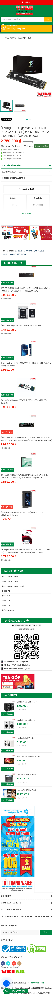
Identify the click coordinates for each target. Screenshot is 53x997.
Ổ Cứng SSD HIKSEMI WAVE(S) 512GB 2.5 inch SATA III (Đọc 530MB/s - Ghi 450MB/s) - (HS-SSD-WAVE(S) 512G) (25, 476)
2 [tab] (30, 119)
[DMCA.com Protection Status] (36, 948)
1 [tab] (27, 119)
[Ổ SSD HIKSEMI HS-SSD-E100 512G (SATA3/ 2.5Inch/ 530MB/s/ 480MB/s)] (26, 499)
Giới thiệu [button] (6, 896)
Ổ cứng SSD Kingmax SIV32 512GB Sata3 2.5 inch (21, 326)
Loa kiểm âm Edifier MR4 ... (28, 702)
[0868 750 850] (6, 991)
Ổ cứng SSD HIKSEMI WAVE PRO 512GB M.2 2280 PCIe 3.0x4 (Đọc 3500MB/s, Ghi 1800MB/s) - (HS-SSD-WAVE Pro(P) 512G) (26, 439)
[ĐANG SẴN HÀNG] (9, 778)
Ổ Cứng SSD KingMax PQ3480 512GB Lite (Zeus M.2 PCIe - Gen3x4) (24, 401)
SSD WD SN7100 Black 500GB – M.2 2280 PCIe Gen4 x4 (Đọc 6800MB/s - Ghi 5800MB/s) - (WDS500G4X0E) (25, 289)
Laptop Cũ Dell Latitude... (27, 774)
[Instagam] (14, 963)
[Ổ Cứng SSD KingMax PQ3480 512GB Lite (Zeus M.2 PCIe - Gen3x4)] (26, 387)
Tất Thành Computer (35, 983)
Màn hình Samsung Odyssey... (29, 756)
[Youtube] (19, 963)
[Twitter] (8, 963)
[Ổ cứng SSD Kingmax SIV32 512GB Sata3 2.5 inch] (26, 312)
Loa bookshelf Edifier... (26, 738)
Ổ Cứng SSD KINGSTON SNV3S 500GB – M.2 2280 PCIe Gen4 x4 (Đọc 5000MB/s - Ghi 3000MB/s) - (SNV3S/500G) (25, 551)
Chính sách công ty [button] (11, 903)
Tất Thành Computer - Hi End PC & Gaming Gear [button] (25, 916)
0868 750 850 (12, 26)
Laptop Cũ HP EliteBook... (27, 790)
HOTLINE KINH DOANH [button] (11, 910)
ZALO (6, 983)
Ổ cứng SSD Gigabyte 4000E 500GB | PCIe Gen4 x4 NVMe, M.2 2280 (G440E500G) (26, 364)
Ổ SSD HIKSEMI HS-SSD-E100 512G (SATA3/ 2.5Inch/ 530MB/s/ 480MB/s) (22, 513)
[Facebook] (3, 963)
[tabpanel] (26, 71)
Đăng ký (46, 932)
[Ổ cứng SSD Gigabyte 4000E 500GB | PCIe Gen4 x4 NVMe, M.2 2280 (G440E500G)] (26, 350)
